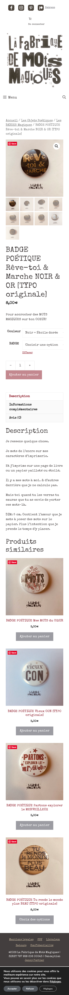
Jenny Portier (34, 960)
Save (14, 143)
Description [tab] (19, 396)
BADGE (14, 343)
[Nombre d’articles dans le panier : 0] (30, 18)
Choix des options (34, 919)
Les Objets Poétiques (37, 120)
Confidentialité (41, 945)
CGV (39, 939)
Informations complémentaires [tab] (23, 407)
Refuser (30, 988)
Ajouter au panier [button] (34, 636)
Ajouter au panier (24, 374)
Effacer (27, 352)
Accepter (12, 988)
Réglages (55, 981)
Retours (21, 945)
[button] (56, 146)
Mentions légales (21, 939)
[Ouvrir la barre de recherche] (64, 97)
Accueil (12, 120)
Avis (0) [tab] (15, 418)
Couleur (14, 331)
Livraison (53, 939)
